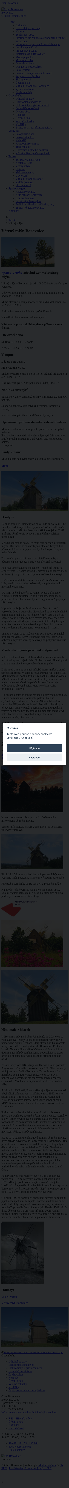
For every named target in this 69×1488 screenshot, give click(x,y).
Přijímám (34, 748)
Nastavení (34, 757)
